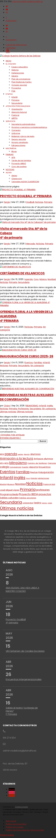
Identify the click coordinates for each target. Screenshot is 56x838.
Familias (38, 362)
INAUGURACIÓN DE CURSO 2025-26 (26, 356)
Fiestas (34, 472)
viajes (50, 503)
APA (13, 157)
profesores (43, 490)
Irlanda (34, 478)
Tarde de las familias (21, 160)
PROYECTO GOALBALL (26, 196)
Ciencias (52, 463)
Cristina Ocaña (21, 807)
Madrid (3, 484)
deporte (33, 466)
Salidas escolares (27, 497)
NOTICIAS (10, 169)
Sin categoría (37, 365)
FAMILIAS (9, 154)
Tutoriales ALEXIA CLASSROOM (25, 181)
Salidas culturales (9, 497)
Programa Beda (9, 494)
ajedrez (20, 454)
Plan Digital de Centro (21, 82)
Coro (36, 279)
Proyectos (16, 88)
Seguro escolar (18, 139)
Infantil (14, 97)
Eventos (29, 362)
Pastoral (15, 115)
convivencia (15, 467)
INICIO (8, 61)
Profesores (23, 408)
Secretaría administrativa (23, 124)
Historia (15, 70)
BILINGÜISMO (32, 405)
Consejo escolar (19, 85)
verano (44, 503)
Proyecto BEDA (28, 494)
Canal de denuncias (16, 44)
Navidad (52, 279)
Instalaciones (17, 73)
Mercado (30, 243)
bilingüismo (18, 463)
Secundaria (16, 103)
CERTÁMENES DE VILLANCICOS (22, 273)
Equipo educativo (19, 67)
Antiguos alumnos (43, 458)
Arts (6, 463)
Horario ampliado (19, 142)
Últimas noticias (25, 411)
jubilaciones (43, 478)
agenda (29, 279)
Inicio (28, 478)
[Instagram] (6, 12)
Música (43, 279)
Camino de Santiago (37, 463)
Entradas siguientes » (10, 437)
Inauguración (46, 472)
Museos (11, 484)
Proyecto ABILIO (18, 163)
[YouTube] (7, 9)
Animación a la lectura (16, 458)
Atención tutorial (19, 112)
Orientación (17, 109)
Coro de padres (19, 166)
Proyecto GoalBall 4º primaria (16, 621)
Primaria (15, 100)
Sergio (7, 202)
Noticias (39, 202)
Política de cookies (14, 827)
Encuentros (45, 466)
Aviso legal (11, 821)
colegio (4, 467)
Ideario (14, 76)
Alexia (14, 175)
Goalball (30, 202)
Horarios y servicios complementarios (29, 127)
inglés (50, 405)
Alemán (27, 454)
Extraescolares (18, 145)
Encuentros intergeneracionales (23, 679)
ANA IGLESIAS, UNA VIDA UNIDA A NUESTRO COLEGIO (22, 589)
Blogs (14, 151)
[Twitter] (7, 6)
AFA (2, 454)
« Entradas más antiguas (12, 434)
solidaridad (28, 503)
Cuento (25, 467)
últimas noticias (8, 411)
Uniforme (15, 133)
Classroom (16, 178)
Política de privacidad (16, 824)
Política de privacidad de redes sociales (25, 830)
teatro (37, 502)
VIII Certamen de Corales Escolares (25, 651)
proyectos (44, 494)
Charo (7, 405)
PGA (13, 91)
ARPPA (14, 118)
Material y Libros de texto (22, 136)
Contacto (11, 47)
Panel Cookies (7, 835)
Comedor (16, 130)
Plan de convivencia (20, 79)
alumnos (35, 454)
